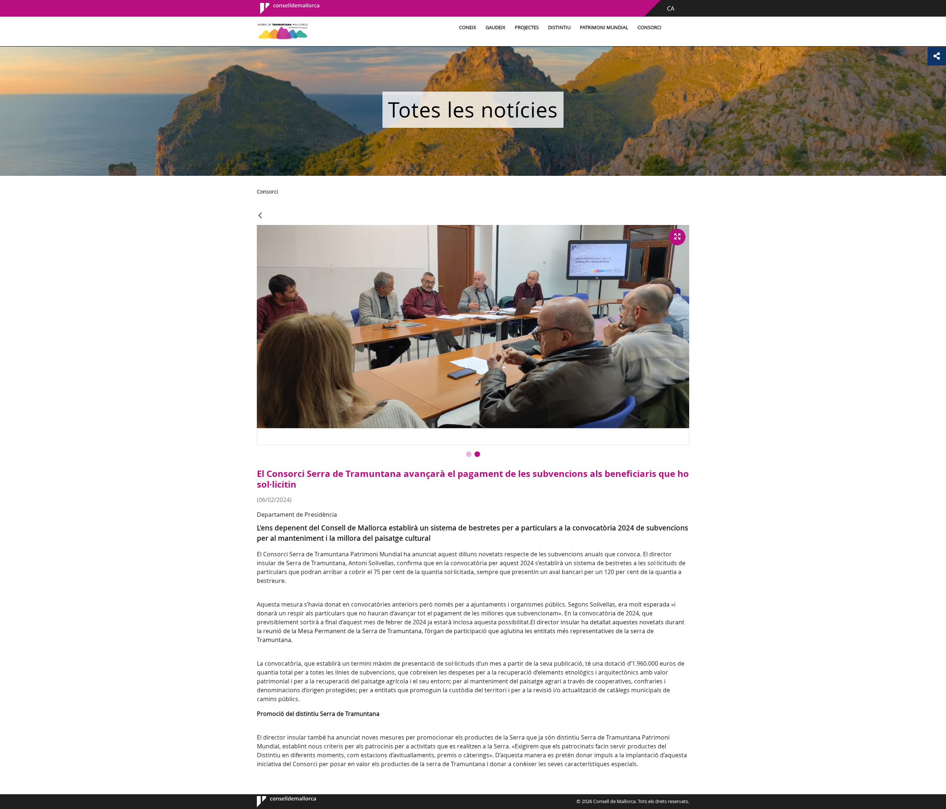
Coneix (467, 27)
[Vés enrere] (260, 216)
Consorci (649, 27)
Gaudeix (496, 27)
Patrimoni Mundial (604, 27)
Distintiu (559, 27)
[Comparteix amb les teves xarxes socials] (937, 56)
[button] (469, 454)
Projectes (527, 27)
